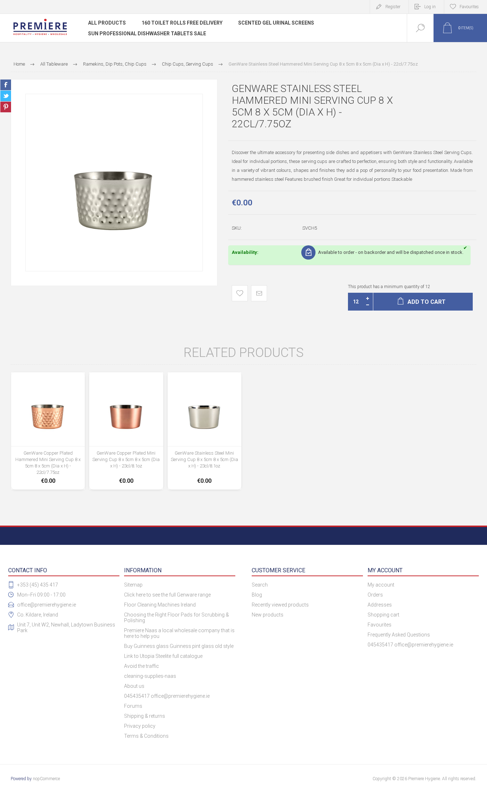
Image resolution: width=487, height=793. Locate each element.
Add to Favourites (240, 293)
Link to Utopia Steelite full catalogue (163, 656)
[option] (114, 182)
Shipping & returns (144, 716)
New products (267, 615)
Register (392, 6)
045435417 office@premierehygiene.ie (167, 696)
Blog (257, 595)
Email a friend (259, 293)
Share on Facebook (5, 85)
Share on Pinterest (5, 107)
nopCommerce (46, 778)
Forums (133, 706)
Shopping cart (383, 615)
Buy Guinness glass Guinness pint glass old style (179, 646)
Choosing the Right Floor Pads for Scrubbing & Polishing (176, 617)
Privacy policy (139, 726)
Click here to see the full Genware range (167, 595)
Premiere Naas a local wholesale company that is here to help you (179, 633)
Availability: (245, 252)
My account (381, 585)
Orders (375, 595)
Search (260, 585)
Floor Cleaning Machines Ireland (160, 605)
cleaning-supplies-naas (150, 676)
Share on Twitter (5, 96)
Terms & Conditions (146, 736)
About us (134, 686)
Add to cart (48, 461)
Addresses (380, 605)
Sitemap (133, 585)
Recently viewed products (280, 605)
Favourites (379, 625)
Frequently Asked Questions (399, 635)
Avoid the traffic (141, 666)
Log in (430, 6)
